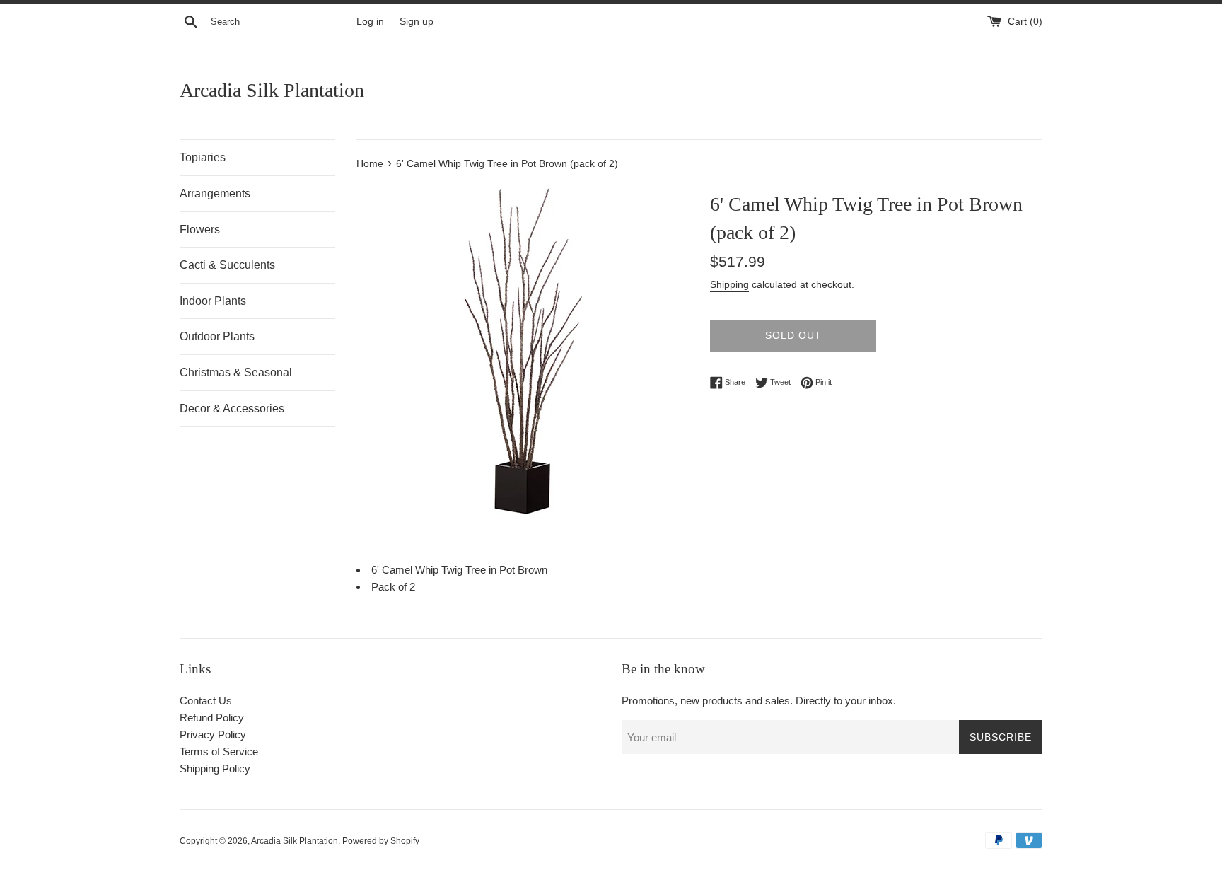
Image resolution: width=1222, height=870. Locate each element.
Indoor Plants (213, 301)
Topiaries (203, 157)
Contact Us (206, 701)
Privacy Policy (213, 735)
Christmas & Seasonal (236, 372)
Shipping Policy (215, 768)
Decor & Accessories (232, 408)
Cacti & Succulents (227, 265)
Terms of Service (219, 752)
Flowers (200, 230)
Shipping (729, 284)
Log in (370, 21)
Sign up (416, 21)
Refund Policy (212, 718)
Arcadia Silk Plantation (272, 90)
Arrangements (215, 193)
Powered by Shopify (380, 841)
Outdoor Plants (217, 336)
